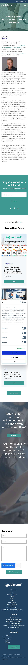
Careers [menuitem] (12, 596)
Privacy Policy (5, 654)
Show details (20, 348)
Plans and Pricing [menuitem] (12, 604)
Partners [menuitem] (12, 600)
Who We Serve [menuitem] (14, 618)
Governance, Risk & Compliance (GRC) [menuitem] (14, 625)
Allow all (14, 352)
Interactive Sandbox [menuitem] (11, 608)
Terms (14, 654)
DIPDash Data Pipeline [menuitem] (14, 627)
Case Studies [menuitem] (12, 606)
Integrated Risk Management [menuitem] (14, 619)
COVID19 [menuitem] (7, 642)
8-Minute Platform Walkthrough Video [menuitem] (11, 609)
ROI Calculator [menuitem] (12, 602)
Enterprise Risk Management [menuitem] (14, 621)
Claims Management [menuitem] (14, 623)
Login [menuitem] (25, 1)
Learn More (14, 435)
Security (10, 654)
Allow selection (14, 357)
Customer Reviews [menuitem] (12, 594)
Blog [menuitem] (17, 1)
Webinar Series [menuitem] (7, 639)
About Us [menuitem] (12, 593)
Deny (14, 361)
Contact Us (14, 647)
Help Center (9, 656)
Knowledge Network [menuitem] (7, 637)
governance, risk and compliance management (13, 53)
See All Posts (14, 393)
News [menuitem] (12, 598)
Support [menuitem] (21, 1)
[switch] (24, 333)
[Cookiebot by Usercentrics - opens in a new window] (20, 302)
